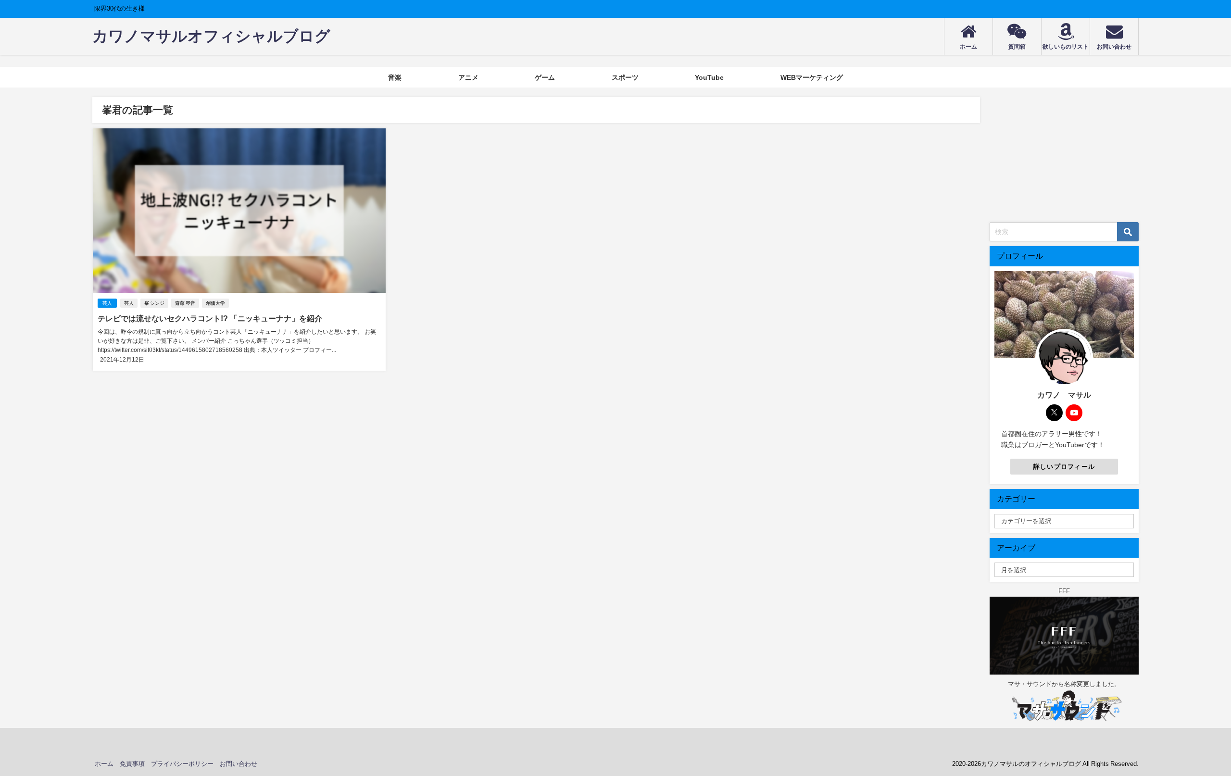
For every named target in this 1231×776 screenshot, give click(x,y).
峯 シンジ (154, 303)
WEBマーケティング (811, 77)
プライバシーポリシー (182, 764)
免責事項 (132, 764)
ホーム (104, 764)
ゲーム (545, 77)
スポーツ (625, 77)
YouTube (709, 77)
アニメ (468, 77)
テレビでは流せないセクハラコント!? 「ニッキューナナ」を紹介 (210, 318)
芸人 (107, 303)
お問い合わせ (238, 764)
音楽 (395, 77)
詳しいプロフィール (1064, 466)
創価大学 (215, 303)
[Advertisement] (1064, 157)
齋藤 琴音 (185, 303)
